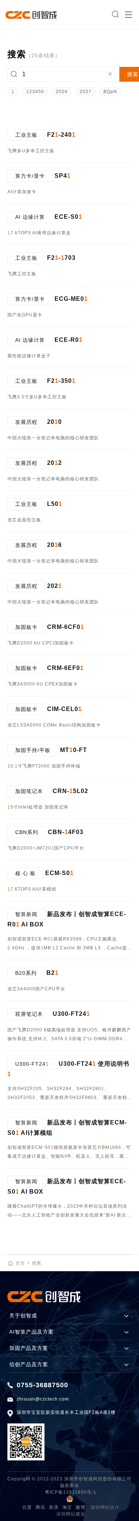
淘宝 (67, 1507)
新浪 (54, 1507)
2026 (62, 91)
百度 (27, 1507)
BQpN (110, 91)
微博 (80, 1507)
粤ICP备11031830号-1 (70, 1492)
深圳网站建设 (70, 1514)
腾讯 (40, 1507)
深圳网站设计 (104, 1507)
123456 (35, 91)
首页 (20, 1263)
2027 (86, 91)
